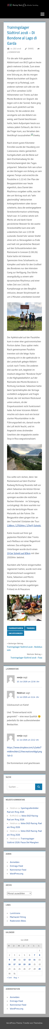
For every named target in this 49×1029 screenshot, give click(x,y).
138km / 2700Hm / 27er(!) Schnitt (24, 525)
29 (40, 969)
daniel (31, 48)
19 (24, 964)
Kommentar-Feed (18, 869)
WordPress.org (16, 873)
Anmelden (14, 862)
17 (14, 964)
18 (20, 964)
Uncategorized (16, 633)
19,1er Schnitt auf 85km (18, 553)
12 (24, 959)
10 (14, 959)
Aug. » (16, 977)
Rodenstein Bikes (18, 920)
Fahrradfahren (16, 628)
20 (29, 964)
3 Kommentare (13, 52)
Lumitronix (15, 913)
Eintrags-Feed (16, 866)
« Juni (9, 977)
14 (34, 959)
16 (9, 964)
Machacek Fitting (18, 917)
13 (29, 959)
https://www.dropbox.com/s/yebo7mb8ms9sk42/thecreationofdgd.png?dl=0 (24, 751)
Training (31, 628)
